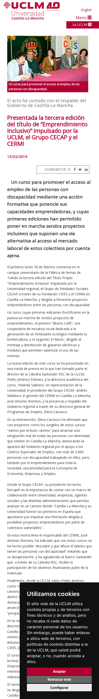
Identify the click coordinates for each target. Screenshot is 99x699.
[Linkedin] (85, 169)
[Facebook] (73, 169)
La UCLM (80, 24)
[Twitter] (69, 169)
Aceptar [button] (59, 671)
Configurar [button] (59, 687)
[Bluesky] (79, 169)
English (86, 9)
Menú (81, 17)
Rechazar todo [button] (59, 679)
